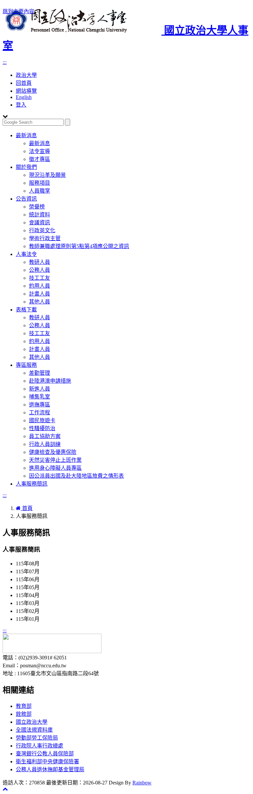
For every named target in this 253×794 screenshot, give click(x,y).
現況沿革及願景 (47, 175)
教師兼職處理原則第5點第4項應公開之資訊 (79, 246)
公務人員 (39, 270)
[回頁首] (5, 789)
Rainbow (142, 782)
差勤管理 (39, 373)
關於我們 (26, 167)
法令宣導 (39, 151)
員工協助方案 (45, 436)
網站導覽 (26, 91)
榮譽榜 (37, 206)
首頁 (27, 508)
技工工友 (39, 278)
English (24, 97)
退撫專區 (39, 404)
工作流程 (39, 412)
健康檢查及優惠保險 (52, 452)
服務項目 (39, 183)
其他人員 (39, 301)
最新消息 (26, 135)
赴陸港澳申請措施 (50, 381)
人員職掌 (39, 191)
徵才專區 (39, 159)
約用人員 (39, 286)
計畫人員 (39, 294)
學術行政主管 (45, 238)
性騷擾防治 (42, 428)
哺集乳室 (39, 396)
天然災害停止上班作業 (55, 460)
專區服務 (26, 365)
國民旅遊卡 (42, 420)
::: (5, 62)
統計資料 (39, 214)
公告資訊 (26, 199)
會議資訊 (39, 222)
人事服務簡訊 (31, 484)
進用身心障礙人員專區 (55, 468)
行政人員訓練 (45, 444)
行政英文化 (42, 230)
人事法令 (26, 254)
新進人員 (39, 389)
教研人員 (39, 262)
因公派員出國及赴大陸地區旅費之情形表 (76, 476)
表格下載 (26, 309)
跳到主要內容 (18, 11)
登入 (21, 105)
